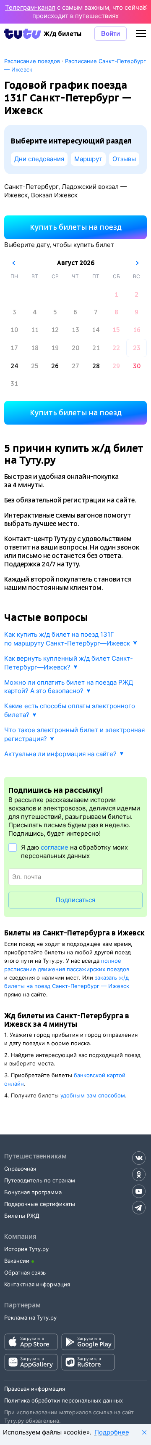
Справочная (20, 1168)
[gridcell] (116, 294)
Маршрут (88, 159)
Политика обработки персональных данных (63, 1400)
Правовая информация (34, 1388)
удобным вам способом (92, 1095)
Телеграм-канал (30, 7)
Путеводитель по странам (39, 1180)
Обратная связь (25, 1272)
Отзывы (124, 159)
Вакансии (16, 1260)
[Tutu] (22, 34)
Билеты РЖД (21, 1215)
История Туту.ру (26, 1249)
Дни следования (39, 159)
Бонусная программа (33, 1192)
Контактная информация (37, 1284)
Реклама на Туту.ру (30, 1317)
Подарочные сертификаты (39, 1204)
